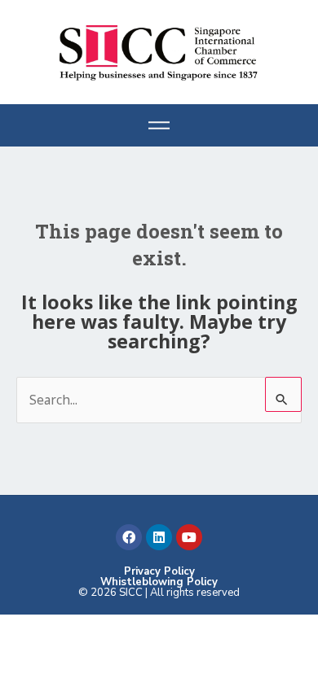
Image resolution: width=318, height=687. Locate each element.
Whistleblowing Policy (159, 582)
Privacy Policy (159, 571)
